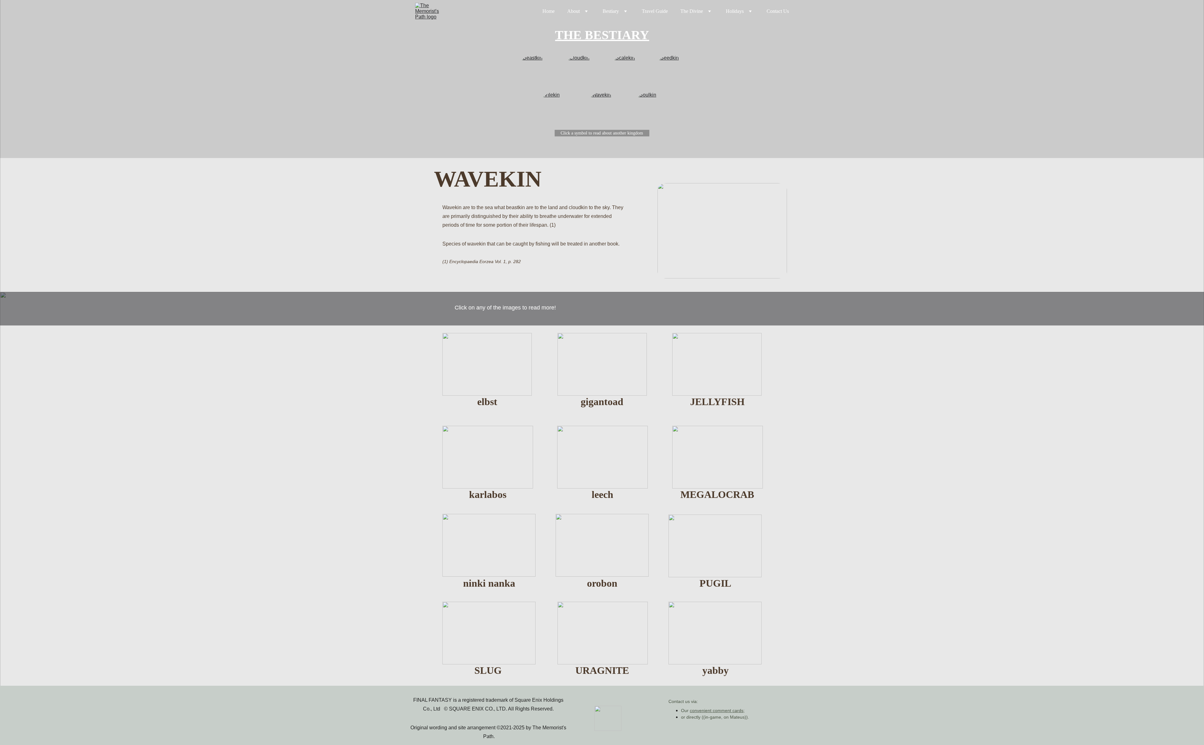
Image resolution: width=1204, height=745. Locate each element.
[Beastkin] (533, 70)
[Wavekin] (602, 107)
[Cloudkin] (579, 70)
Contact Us (778, 11)
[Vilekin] (554, 107)
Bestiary (611, 11)
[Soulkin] (649, 107)
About (573, 11)
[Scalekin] (625, 70)
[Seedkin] (670, 70)
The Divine (691, 11)
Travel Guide (655, 11)
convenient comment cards (716, 710)
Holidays (735, 11)
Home (548, 11)
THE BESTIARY (602, 35)
